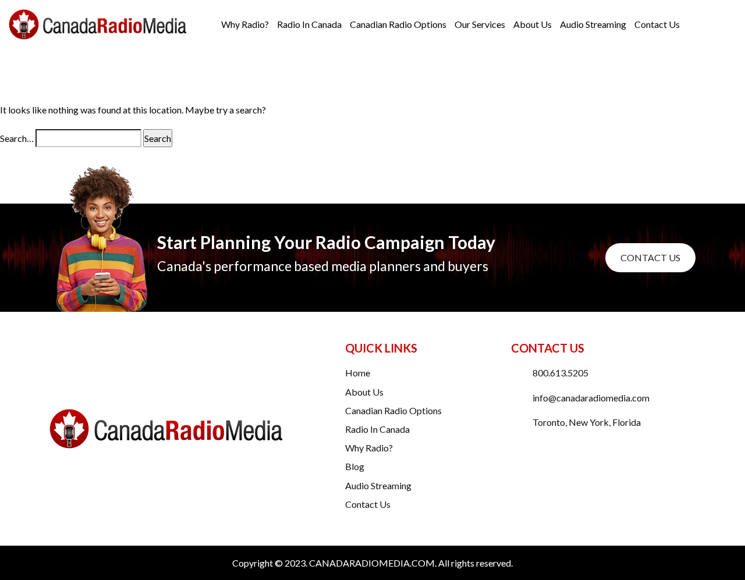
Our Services (480, 24)
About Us (532, 24)
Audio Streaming (593, 24)
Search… (17, 138)
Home (357, 372)
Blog (354, 466)
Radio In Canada (309, 24)
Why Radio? (245, 24)
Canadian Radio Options (398, 24)
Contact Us (657, 24)
